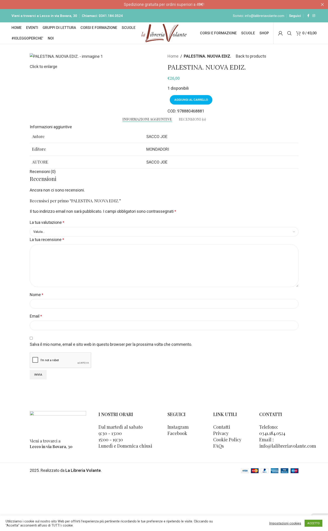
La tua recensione (47, 239)
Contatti (221, 427)
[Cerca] (289, 33)
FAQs (218, 446)
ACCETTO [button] (313, 523)
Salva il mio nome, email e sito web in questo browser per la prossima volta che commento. (111, 344)
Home (173, 56)
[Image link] (58, 421)
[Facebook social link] (308, 16)
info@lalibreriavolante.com (264, 16)
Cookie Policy (227, 439)
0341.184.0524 (111, 16)
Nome (36, 294)
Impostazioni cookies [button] (285, 523)
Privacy (221, 433)
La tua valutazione (47, 222)
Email (36, 316)
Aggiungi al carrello (191, 99)
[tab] (147, 119)
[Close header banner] (322, 4)
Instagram (178, 427)
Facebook (177, 433)
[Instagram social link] (314, 16)
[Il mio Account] (280, 33)
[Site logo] (164, 32)
